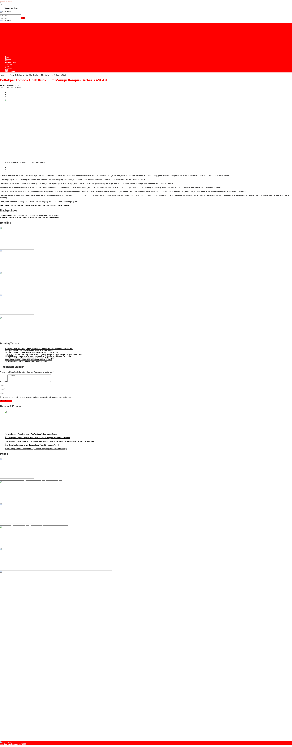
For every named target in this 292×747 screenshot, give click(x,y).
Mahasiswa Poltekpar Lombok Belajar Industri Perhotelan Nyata (28, 360)
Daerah (2, 87)
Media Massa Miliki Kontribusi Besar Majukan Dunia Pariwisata (29, 215)
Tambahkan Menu (11, 8)
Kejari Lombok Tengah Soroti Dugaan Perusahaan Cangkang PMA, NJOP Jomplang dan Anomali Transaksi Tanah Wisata (49, 441)
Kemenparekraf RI (28, 205)
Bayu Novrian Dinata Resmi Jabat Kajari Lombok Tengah (21, 338)
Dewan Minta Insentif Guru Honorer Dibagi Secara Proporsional (29, 217)
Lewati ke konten (6, 1)
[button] (23, 18)
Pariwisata (17, 87)
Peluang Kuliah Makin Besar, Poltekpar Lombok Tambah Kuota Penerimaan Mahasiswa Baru (39, 349)
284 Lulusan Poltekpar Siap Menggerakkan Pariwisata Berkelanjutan (30, 358)
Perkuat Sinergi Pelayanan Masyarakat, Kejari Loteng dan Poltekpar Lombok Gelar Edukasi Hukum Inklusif (44, 354)
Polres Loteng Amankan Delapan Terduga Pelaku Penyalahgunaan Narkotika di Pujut (36, 449)
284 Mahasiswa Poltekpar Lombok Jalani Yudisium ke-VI (26, 361)
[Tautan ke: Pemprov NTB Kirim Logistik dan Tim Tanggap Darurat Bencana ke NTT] (17, 247)
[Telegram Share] (5, 95)
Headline (9, 87)
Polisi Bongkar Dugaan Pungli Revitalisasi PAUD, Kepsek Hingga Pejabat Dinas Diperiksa (37, 438)
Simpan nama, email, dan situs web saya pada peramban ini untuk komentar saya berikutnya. (37, 397)
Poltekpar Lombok (62, 205)
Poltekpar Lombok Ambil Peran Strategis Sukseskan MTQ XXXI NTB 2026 (31, 352)
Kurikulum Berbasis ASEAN (45, 205)
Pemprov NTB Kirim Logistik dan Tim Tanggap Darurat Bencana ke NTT (26, 248)
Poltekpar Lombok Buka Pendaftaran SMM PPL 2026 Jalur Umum (29, 351)
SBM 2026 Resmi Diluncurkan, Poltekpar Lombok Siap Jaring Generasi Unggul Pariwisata (38, 356)
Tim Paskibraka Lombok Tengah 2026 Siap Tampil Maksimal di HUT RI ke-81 (28, 293)
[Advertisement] (146, 38)
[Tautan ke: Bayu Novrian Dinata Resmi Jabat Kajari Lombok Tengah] (17, 336)
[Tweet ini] (5, 93)
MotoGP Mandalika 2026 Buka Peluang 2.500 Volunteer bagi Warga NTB (26, 271)
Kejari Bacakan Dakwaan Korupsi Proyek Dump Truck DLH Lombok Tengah (32, 445)
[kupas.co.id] (5, 12)
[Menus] (1, 3)
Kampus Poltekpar (14, 205)
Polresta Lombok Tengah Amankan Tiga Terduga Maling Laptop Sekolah (31, 434)
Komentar (3, 381)
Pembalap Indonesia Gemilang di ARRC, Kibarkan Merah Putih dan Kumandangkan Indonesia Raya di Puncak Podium (43, 316)
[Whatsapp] (5, 97)
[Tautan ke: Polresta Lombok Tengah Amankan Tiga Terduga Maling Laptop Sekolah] (22, 430)
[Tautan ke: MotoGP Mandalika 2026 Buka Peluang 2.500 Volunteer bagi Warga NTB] (17, 269)
